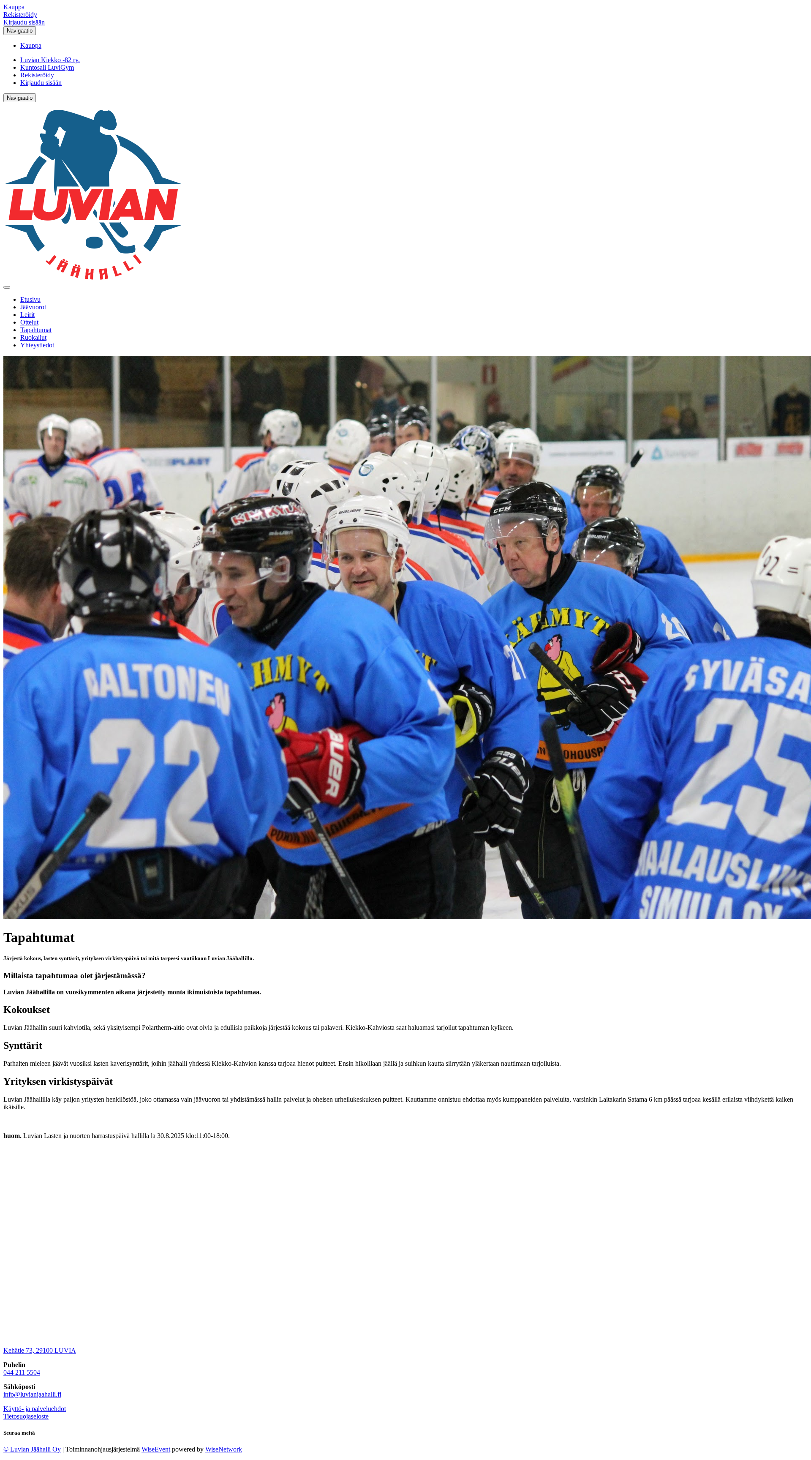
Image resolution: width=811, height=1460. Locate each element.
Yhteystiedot (37, 345)
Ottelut (29, 322)
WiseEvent (156, 1449)
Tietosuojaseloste (26, 1416)
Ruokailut (33, 337)
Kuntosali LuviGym (47, 67)
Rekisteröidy (20, 14)
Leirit (27, 314)
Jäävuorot (33, 307)
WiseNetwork (223, 1449)
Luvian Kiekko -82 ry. (50, 59)
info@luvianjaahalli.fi (32, 1394)
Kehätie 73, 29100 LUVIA (39, 1350)
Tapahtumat (36, 329)
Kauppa (13, 7)
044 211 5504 (21, 1372)
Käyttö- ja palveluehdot (34, 1408)
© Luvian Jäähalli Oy (32, 1449)
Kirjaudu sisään (24, 22)
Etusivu (30, 299)
